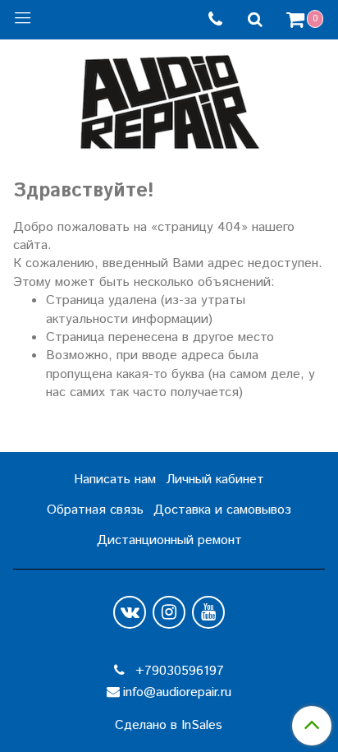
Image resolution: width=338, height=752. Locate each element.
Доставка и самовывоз (222, 510)
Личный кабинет (215, 479)
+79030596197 (177, 671)
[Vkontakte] (129, 612)
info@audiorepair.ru (177, 692)
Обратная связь (95, 510)
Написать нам (115, 479)
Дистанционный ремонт (169, 540)
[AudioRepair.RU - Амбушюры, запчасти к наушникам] (169, 98)
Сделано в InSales (168, 725)
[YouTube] (208, 612)
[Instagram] (169, 612)
